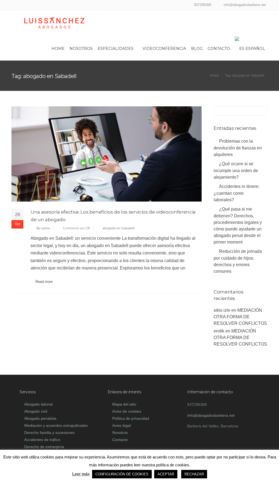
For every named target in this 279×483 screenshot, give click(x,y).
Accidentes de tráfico (42, 439)
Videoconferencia (164, 48)
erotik (219, 331)
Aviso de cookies (126, 411)
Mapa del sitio (124, 404)
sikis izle (222, 310)
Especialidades (116, 48)
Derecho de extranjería (44, 447)
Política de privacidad (130, 418)
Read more (44, 282)
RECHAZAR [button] (194, 474)
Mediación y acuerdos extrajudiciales (56, 425)
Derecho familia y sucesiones (49, 432)
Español (255, 48)
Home (58, 48)
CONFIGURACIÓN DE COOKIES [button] (121, 474)
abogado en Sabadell (118, 228)
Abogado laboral (38, 404)
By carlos (43, 228)
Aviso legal (121, 425)
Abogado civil (35, 411)
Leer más (81, 474)
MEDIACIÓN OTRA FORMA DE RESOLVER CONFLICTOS (240, 317)
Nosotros (81, 48)
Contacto (219, 48)
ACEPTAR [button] (165, 474)
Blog (197, 48)
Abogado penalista (40, 418)
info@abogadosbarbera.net (211, 415)
